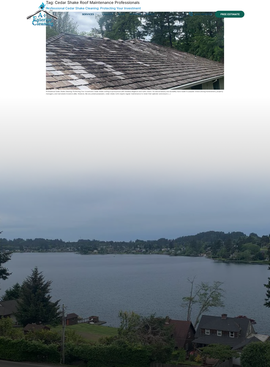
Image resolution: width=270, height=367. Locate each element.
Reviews (135, 14)
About (150, 14)
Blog (121, 14)
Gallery (107, 14)
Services (88, 14)
